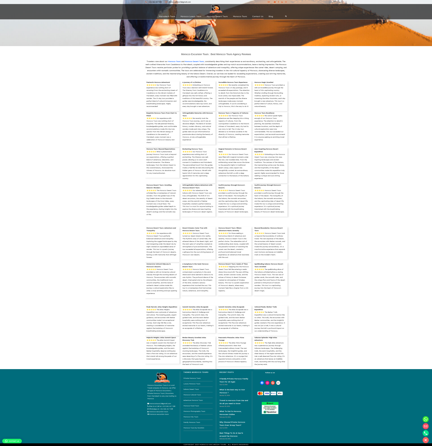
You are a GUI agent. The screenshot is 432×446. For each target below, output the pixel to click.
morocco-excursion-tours (158, 412)
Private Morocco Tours (192, 378)
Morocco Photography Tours (194, 411)
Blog (271, 16)
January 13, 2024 (224, 395)
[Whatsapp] (426, 419)
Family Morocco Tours (191, 422)
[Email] (426, 426)
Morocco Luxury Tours (191, 16)
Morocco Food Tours (191, 406)
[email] (275, 2)
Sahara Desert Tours (191, 389)
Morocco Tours (240, 16)
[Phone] (426, 433)
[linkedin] (282, 2)
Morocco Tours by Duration (193, 428)
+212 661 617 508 (155, 2)
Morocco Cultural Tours (192, 395)
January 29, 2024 (224, 406)
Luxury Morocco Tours (191, 384)
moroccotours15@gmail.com (180, 2)
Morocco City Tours (190, 417)
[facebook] (278, 2)
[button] (12, 441)
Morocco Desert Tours (217, 16)
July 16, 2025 (223, 428)
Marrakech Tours (167, 16)
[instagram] (286, 2)
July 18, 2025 (223, 384)
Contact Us (257, 16)
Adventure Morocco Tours (193, 400)
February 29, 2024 (225, 417)
